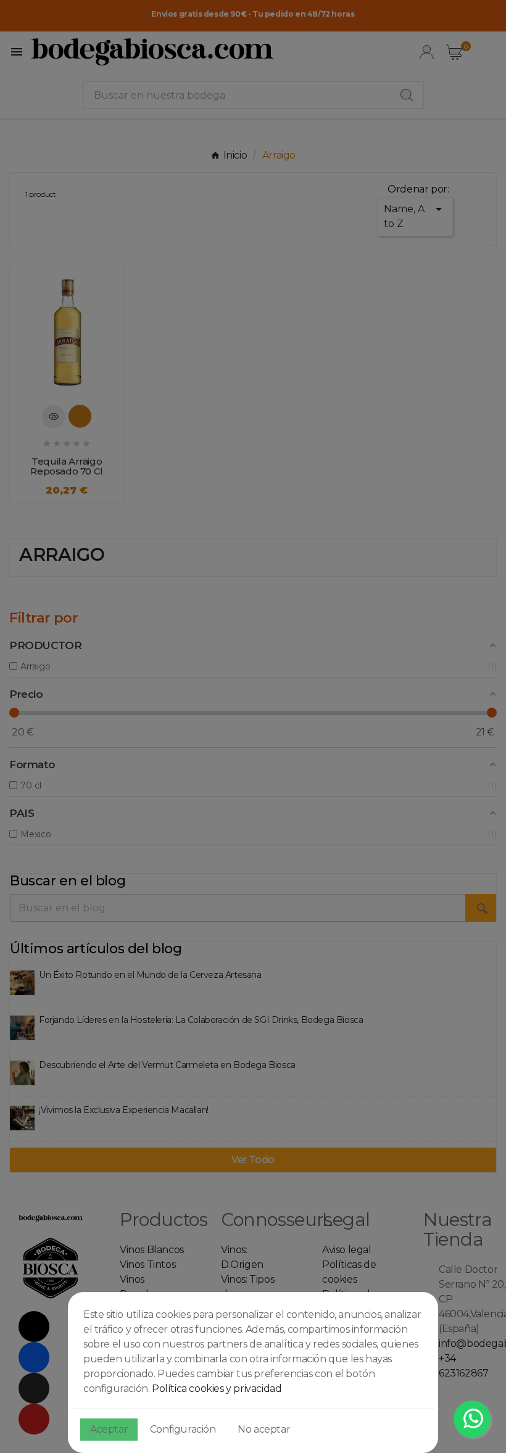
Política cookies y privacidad (216, 1388)
